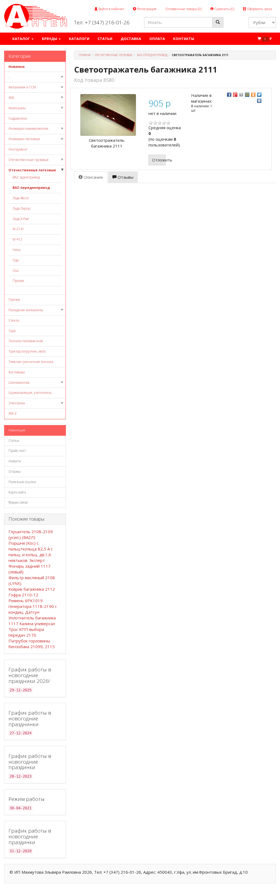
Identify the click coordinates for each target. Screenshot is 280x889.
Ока (16, 270)
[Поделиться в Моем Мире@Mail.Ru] (247, 95)
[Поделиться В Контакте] (259, 101)
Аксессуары (17, 108)
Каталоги (79, 38)
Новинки (16, 66)
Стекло (13, 320)
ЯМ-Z (12, 413)
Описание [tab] (93, 177)
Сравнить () (224, 9)
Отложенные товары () (183, 9)
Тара (12, 330)
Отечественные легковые (32, 170)
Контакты (183, 38)
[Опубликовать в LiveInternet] (241, 95)
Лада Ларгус (22, 208)
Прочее (18, 280)
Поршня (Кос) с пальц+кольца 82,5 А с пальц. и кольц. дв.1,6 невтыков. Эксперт (30, 551)
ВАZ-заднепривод (26, 177)
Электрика (16, 403)
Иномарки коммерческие (28, 128)
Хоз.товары (16, 372)
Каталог (21, 38)
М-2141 (18, 229)
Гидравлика (17, 118)
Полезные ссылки (22, 482)
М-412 (17, 239)
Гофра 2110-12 (23, 595)
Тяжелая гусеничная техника (30, 361)
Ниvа (17, 249)
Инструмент (17, 149)
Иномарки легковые (24, 139)
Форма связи (18, 502)
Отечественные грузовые (28, 159)
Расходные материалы (25, 310)
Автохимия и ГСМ (22, 87)
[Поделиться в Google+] (235, 95)
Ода (16, 260)
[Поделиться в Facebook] (229, 95)
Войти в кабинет (111, 9)
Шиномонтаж (18, 382)
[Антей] (35, 16)
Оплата (157, 38)
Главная (84, 55)
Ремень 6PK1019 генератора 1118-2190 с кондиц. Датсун (32, 606)
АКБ (11, 97)
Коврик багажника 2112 (31, 589)
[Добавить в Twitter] (259, 95)
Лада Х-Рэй (21, 219)
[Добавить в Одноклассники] (253, 95)
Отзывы (14, 471)
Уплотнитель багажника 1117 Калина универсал (32, 620)
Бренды (50, 38)
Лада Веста (21, 198)
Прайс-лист (17, 450)
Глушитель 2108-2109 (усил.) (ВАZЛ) (30, 534)
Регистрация (146, 9)
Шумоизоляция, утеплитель (30, 392)
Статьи (105, 38)
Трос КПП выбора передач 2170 (26, 632)
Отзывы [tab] (124, 177)
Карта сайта (17, 492)
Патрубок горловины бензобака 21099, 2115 (31, 643)
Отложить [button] (159, 160)
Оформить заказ (259, 9)
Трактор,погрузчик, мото (27, 351)
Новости (14, 461)
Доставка (131, 38)
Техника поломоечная (25, 341)
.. (9, 76)
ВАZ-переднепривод (31, 187)
